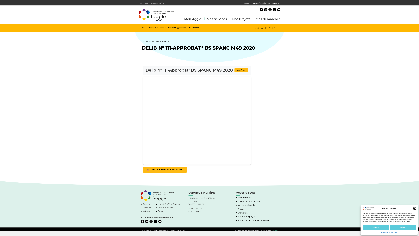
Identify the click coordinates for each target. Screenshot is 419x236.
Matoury (146, 211)
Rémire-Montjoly (165, 208)
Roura (160, 211)
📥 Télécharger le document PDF (165, 170)
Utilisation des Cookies (178, 230)
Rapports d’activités (259, 3)
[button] (415, 208)
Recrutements (245, 198)
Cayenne (146, 204)
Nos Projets (241, 19)
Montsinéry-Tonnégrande (169, 204)
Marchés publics (273, 3)
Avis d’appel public (246, 205)
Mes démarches (268, 18)
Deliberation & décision (157, 28)
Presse (246, 3)
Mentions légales (146, 230)
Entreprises (144, 3)
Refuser (403, 227)
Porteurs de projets (157, 3)
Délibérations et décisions (250, 201)
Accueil (144, 28)
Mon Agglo (192, 19)
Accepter (376, 227)
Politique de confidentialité (389, 232)
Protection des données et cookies (254, 220)
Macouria (147, 208)
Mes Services (217, 19)
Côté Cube (275, 230)
